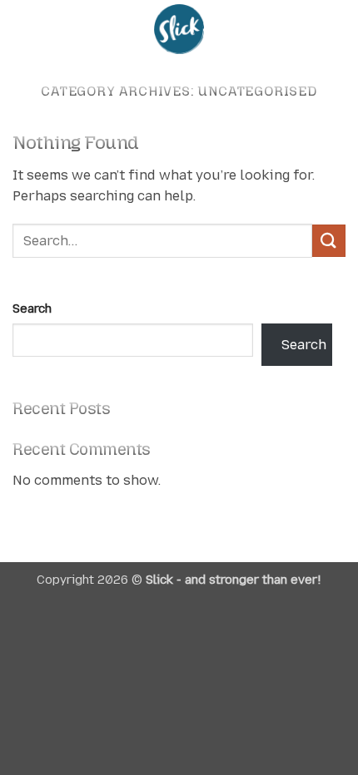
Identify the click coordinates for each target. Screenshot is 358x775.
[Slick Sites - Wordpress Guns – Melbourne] (179, 29)
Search (32, 308)
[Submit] (329, 241)
